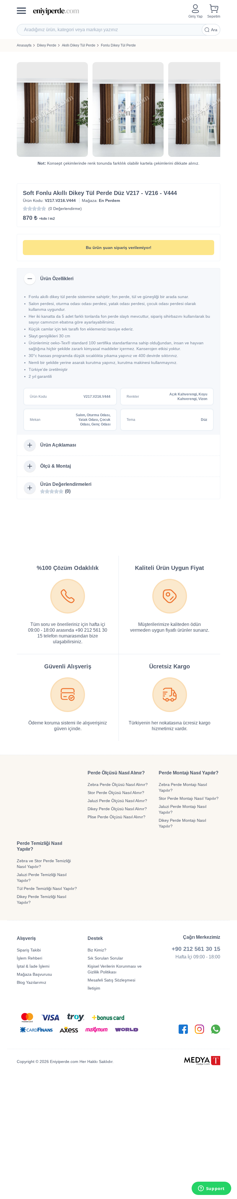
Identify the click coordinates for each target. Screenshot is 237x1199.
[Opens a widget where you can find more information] (211, 1189)
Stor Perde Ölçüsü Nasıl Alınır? (116, 792)
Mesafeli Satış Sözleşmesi (111, 980)
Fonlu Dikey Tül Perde (118, 45)
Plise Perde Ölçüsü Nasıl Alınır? (116, 817)
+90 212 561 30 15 (196, 949)
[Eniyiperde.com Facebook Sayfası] (183, 1029)
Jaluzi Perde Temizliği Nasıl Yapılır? (41, 877)
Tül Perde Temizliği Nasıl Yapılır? (47, 888)
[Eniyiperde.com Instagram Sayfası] (199, 1029)
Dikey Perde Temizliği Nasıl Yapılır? (41, 899)
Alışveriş (26, 938)
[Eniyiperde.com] (108, 11)
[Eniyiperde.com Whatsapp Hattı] (215, 1029)
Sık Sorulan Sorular (105, 958)
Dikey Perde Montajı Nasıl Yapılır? (182, 823)
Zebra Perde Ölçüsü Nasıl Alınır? (118, 784)
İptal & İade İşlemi (33, 966)
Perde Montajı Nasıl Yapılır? (189, 772)
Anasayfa (24, 45)
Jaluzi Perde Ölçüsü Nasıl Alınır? (117, 800)
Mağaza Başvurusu (34, 974)
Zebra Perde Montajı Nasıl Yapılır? (183, 787)
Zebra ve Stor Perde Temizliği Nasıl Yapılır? (44, 863)
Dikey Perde (46, 45)
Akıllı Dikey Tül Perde (78, 45)
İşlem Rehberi (29, 958)
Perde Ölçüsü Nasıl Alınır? (116, 772)
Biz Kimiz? (97, 950)
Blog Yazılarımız (31, 982)
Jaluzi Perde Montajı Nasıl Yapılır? (182, 809)
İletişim (94, 988)
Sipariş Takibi (29, 950)
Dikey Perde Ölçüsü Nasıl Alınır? (117, 808)
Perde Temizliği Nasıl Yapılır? (39, 846)
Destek (95, 938)
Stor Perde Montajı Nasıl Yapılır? (189, 798)
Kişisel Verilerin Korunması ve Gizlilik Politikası (115, 969)
